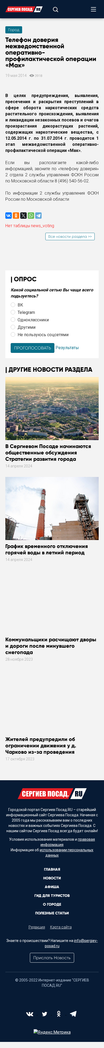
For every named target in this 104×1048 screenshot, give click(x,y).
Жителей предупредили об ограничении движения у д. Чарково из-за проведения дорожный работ (40, 748)
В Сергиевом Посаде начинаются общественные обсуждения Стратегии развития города (48, 452)
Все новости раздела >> (70, 236)
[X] (23, 215)
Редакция (37, 927)
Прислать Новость (52, 957)
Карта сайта (61, 927)
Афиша (52, 887)
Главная (52, 869)
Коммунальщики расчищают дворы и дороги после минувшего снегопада (50, 645)
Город (13, 30)
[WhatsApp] (31, 215)
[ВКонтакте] (8, 215)
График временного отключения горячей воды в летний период (46, 549)
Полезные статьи (52, 913)
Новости (52, 878)
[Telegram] (38, 215)
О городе (52, 904)
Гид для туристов (52, 895)
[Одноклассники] (16, 215)
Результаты (67, 347)
